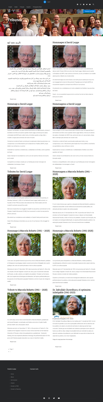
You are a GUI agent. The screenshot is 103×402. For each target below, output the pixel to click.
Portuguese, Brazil (37, 7)
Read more (13, 99)
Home (8, 33)
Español (29, 7)
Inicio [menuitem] (31, 11)
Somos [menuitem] (38, 11)
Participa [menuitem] (46, 11)
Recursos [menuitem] (75, 11)
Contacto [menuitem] (66, 11)
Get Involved (14, 380)
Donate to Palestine (16, 389)
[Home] (14, 11)
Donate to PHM (89, 11)
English (10, 7)
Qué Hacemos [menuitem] (56, 11)
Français (22, 7)
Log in (48, 1)
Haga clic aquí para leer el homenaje (62, 339)
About (12, 377)
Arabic (16, 7)
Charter (13, 383)
